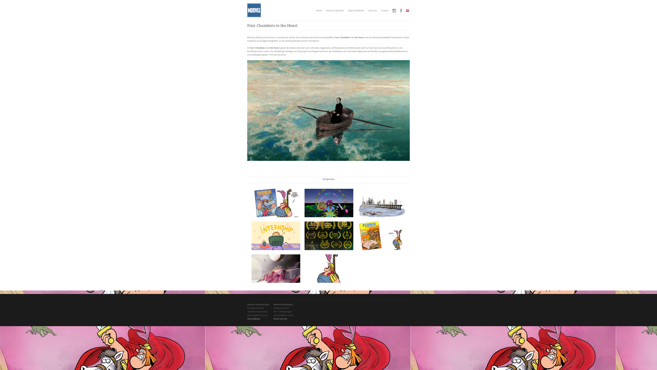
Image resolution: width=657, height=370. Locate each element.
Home (319, 10)
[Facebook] (401, 11)
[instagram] (394, 11)
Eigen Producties (356, 10)
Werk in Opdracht (335, 10)
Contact (384, 10)
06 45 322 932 (280, 319)
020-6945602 (253, 319)
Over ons (372, 10)
